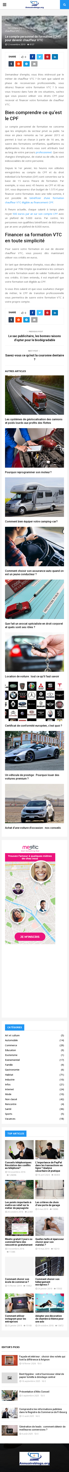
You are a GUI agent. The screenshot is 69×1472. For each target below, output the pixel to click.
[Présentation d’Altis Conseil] (10, 1395)
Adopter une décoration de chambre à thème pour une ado (49, 1319)
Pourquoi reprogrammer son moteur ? (28, 472)
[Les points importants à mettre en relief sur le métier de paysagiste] (19, 1189)
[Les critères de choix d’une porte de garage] (49, 1189)
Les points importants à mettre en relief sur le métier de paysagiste (18, 1205)
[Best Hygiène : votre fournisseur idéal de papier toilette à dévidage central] (10, 1378)
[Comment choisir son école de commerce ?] (19, 1266)
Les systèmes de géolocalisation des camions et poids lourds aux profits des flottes (33, 421)
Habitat (9, 1074)
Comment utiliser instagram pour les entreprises (15, 1319)
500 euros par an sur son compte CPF (35, 213)
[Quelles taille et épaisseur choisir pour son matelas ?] (49, 1226)
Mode (8, 1094)
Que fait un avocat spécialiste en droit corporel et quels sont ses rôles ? (34, 625)
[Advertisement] (34, 979)
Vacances (10, 1118)
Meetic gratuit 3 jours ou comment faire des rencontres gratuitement (18, 1242)
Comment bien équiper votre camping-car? (31, 521)
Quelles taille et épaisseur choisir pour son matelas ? (49, 1242)
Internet (9, 1089)
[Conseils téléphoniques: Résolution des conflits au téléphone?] (19, 1149)
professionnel (44, 152)
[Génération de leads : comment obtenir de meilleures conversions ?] (10, 1430)
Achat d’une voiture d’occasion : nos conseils (33, 827)
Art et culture (12, 1035)
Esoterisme (11, 1055)
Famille (9, 1064)
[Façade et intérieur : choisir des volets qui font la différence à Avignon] (10, 1360)
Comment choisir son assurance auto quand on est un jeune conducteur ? (34, 572)
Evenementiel (12, 1059)
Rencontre (10, 1104)
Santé (8, 1109)
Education (10, 1050)
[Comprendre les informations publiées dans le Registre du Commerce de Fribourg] (10, 1413)
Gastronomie (12, 1069)
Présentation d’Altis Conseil (34, 1391)
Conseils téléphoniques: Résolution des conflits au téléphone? (18, 1165)
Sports (8, 1113)
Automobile (11, 1040)
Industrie (10, 1079)
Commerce (11, 1045)
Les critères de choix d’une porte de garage (47, 1204)
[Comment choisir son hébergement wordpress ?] (49, 1266)
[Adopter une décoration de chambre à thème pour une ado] (49, 1303)
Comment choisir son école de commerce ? (17, 1280)
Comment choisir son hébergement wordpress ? (47, 1282)
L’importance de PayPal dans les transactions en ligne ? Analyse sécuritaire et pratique (49, 1166)
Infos (8, 1084)
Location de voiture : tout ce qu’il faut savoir (32, 676)
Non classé (11, 1099)
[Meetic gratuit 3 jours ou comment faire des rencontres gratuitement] (19, 1226)
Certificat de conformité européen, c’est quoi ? (33, 725)
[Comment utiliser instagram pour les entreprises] (19, 1303)
